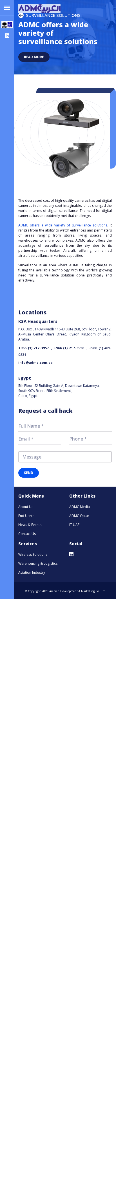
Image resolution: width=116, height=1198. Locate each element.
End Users (26, 515)
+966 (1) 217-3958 (69, 348)
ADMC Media (79, 506)
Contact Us (27, 533)
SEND (28, 472)
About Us (25, 506)
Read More (34, 57)
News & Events (29, 524)
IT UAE (74, 524)
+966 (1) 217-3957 (33, 348)
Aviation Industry (31, 572)
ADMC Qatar (79, 515)
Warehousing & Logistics (37, 563)
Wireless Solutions (32, 554)
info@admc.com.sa (35, 362)
